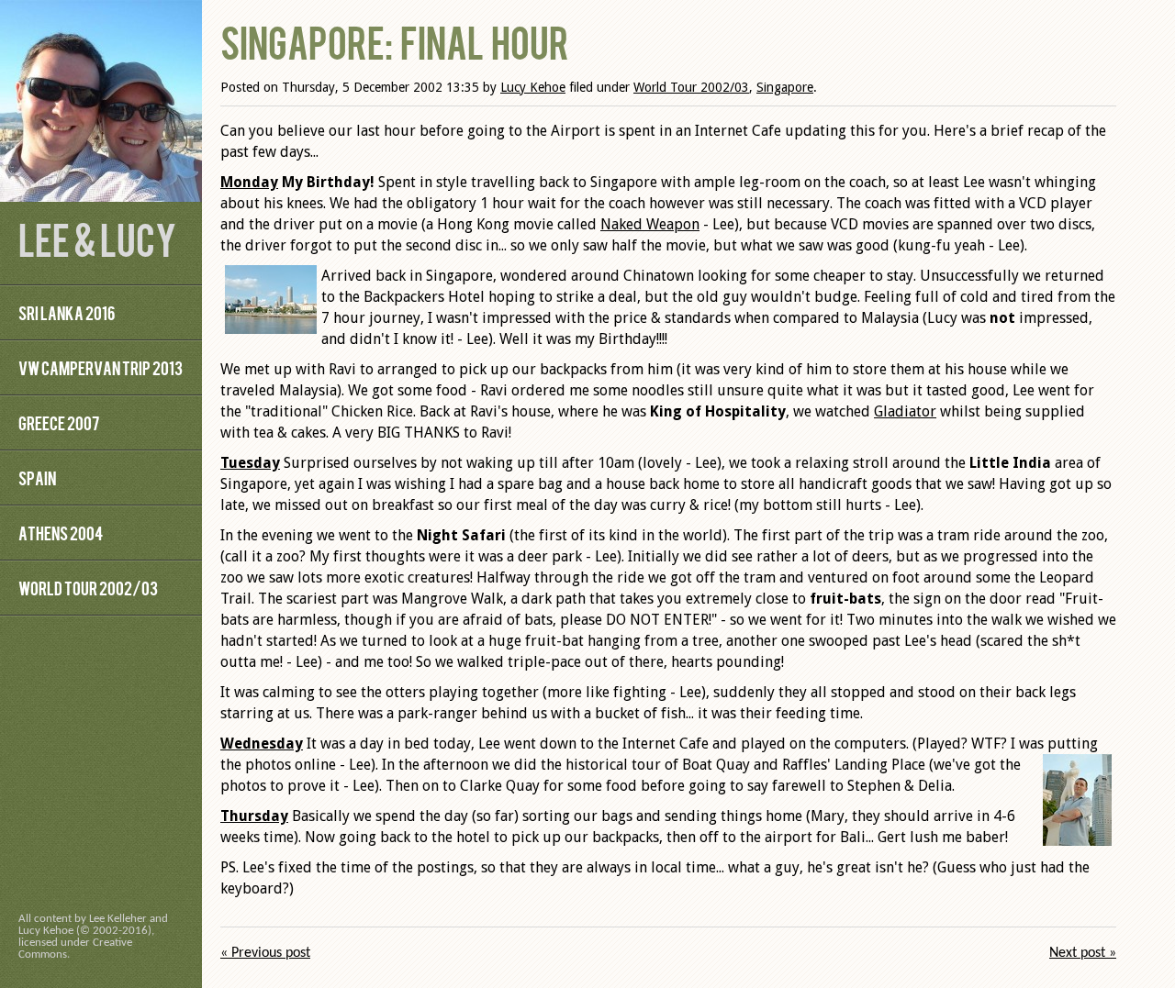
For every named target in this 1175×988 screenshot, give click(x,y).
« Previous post (265, 953)
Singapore (784, 87)
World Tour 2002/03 (88, 587)
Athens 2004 (60, 532)
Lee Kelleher (118, 919)
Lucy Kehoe (532, 87)
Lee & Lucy (97, 238)
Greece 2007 (58, 422)
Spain (37, 477)
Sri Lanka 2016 (66, 312)
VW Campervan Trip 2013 (100, 367)
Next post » (1082, 953)
